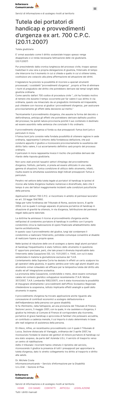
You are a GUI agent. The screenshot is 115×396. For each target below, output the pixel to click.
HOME (21, 388)
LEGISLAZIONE (82, 388)
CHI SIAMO (34, 388)
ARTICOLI (65, 388)
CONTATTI (50, 388)
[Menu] (94, 9)
